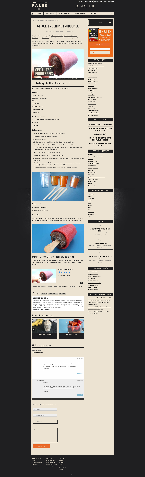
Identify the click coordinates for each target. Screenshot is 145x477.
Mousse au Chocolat (71, 335)
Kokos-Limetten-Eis (57, 36)
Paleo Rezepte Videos (93, 113)
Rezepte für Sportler (93, 285)
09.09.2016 (80, 380)
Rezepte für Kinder (93, 274)
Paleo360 (61, 458)
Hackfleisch (91, 198)
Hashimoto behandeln (51, 462)
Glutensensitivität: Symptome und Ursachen (99, 307)
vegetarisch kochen (93, 280)
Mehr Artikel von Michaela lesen (41, 309)
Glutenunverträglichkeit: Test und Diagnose (99, 300)
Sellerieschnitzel (92, 99)
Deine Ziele (49, 458)
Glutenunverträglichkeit (51, 466)
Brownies (90, 183)
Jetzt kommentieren (37, 352)
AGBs (60, 464)
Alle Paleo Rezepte (93, 115)
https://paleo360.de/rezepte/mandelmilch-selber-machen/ (58, 388)
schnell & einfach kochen (94, 276)
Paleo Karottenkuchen (93, 163)
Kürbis (89, 203)
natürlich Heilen (80, 14)
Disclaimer (61, 469)
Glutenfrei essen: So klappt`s (95, 309)
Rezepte (39, 14)
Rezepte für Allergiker (93, 110)
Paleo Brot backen (92, 287)
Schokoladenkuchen (93, 179)
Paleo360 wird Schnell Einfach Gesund (100, 124)
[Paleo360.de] (40, 11)
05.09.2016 (80, 358)
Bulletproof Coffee (92, 83)
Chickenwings (91, 101)
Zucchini (90, 207)
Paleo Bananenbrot (100, 134)
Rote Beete (91, 212)
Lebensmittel (35, 464)
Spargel (90, 200)
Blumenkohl (91, 214)
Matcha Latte (91, 108)
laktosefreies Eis (53, 293)
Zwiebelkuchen (92, 104)
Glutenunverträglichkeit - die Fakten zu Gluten (100, 297)
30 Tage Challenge (64, 14)
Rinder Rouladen (92, 72)
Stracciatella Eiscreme (45, 335)
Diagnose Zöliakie (92, 304)
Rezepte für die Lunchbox (94, 283)
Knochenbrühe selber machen (96, 65)
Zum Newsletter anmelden (100, 53)
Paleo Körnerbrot (92, 161)
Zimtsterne (90, 170)
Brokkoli (90, 205)
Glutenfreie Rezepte (93, 313)
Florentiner (90, 154)
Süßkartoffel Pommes (93, 81)
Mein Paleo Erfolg (36, 466)
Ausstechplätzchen (93, 168)
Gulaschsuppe (91, 92)
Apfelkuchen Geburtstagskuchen (96, 177)
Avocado (90, 196)
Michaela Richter (58, 31)
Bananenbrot (91, 95)
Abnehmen (93, 14)
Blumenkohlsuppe (92, 77)
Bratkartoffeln (91, 79)
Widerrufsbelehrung (63, 467)
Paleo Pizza (91, 90)
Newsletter (64, 286)
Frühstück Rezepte (93, 289)
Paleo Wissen (50, 14)
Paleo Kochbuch (89, 1)
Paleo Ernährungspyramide (37, 461)
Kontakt (61, 460)
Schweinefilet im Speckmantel (95, 97)
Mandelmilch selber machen (95, 63)
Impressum (61, 462)
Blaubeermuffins (92, 186)
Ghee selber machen (93, 68)
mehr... (108, 55)
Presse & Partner (98, 1)
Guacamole (91, 74)
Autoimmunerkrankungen (51, 464)
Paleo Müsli (91, 86)
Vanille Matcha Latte (40, 207)
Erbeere (50, 43)
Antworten (80, 373)
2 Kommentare (69, 31)
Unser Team (80, 1)
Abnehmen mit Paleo (50, 460)
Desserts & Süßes (43, 20)
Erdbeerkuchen (92, 181)
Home (33, 20)
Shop (105, 1)
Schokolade (41, 43)
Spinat (89, 209)
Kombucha (90, 106)
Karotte (89, 216)
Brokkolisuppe (91, 70)
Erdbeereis (67, 36)
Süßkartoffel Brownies (41, 210)
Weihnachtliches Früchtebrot (95, 156)
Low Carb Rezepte (93, 271)
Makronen (90, 159)
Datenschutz (62, 466)
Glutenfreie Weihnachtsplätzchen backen (98, 311)
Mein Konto (111, 1)
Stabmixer (35, 125)
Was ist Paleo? (36, 458)
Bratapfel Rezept (92, 172)
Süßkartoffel (91, 194)
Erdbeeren (44, 293)
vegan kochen (91, 278)
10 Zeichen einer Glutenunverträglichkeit (98, 302)
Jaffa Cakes (91, 174)
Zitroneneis (45, 38)
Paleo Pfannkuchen (93, 88)
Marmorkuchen (92, 165)
